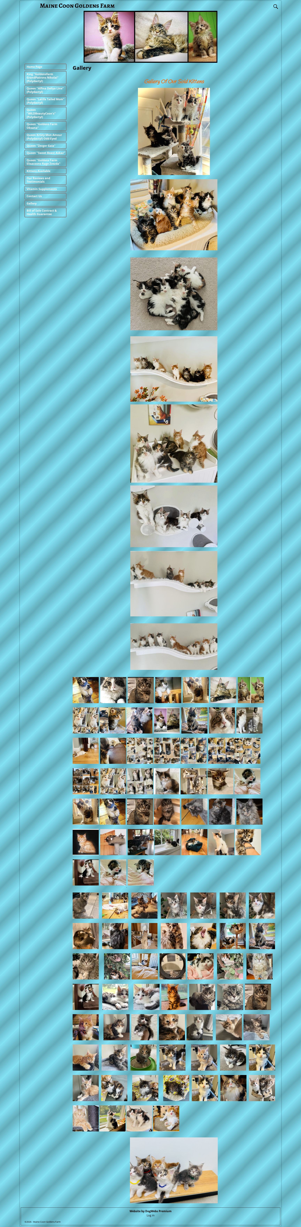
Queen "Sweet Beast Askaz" (46, 153)
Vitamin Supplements (42, 189)
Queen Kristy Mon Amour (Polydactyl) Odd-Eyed (44, 136)
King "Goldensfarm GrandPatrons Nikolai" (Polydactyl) (43, 77)
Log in (151, 1215)
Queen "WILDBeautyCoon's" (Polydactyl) (41, 113)
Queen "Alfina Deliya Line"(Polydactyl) (45, 90)
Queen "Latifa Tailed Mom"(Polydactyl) (45, 101)
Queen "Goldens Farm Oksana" (42, 126)
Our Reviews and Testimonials (38, 180)
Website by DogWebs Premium (151, 1211)
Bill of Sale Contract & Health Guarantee (42, 212)
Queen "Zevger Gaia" (41, 146)
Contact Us (34, 196)
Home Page (34, 67)
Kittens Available (38, 171)
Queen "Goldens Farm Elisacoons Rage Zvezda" (43, 162)
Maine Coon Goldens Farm (77, 5)
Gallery (32, 203)
